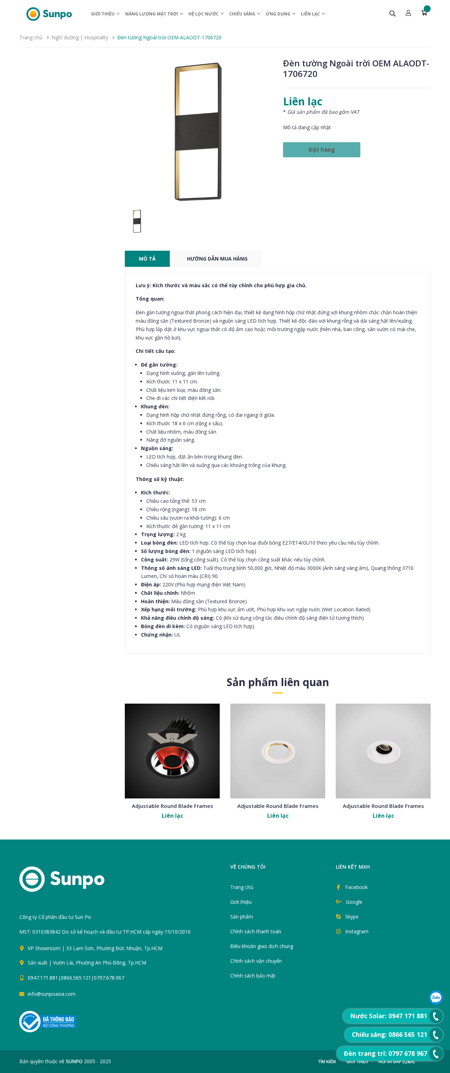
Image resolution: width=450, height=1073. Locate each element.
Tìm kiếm (327, 1062)
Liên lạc (311, 14)
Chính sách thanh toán (255, 931)
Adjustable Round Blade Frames (172, 805)
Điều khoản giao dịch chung (261, 946)
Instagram (356, 931)
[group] (198, 131)
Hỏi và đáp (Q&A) (397, 1062)
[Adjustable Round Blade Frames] (172, 751)
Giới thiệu (103, 14)
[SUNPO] (74, 882)
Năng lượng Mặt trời (152, 14)
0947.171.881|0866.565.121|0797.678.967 (76, 977)
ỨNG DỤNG (278, 14)
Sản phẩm (241, 916)
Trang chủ (241, 887)
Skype (352, 916)
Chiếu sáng (242, 14)
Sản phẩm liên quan (278, 682)
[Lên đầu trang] (232, 981)
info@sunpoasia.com (52, 993)
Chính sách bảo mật (253, 975)
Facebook (356, 887)
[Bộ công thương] (47, 1021)
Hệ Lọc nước (204, 14)
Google (354, 901)
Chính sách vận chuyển (256, 960)
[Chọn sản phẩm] (172, 768)
